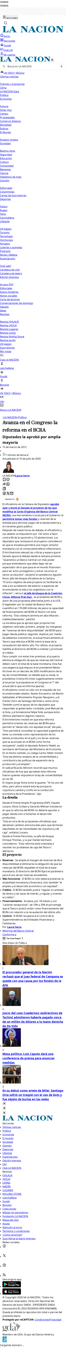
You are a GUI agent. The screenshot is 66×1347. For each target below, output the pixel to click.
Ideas (3, 310)
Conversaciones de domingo (16, 303)
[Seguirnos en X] (4, 1256)
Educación (6, 158)
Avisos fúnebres (9, 292)
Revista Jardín (8, 340)
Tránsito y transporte (12, 84)
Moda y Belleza (8, 255)
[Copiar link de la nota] (4, 489)
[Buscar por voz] (61, 66)
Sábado (4, 307)
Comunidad (7, 165)
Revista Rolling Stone (12, 336)
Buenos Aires (7, 151)
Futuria (4, 106)
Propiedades (7, 117)
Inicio (7, 36)
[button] (33, 234)
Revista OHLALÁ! (9, 321)
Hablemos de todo (10, 177)
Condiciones (42, 1319)
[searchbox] (32, 66)
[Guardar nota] (4, 480)
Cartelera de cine (10, 269)
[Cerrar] (52, 60)
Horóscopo (6, 240)
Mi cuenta (9, 54)
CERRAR (4, 2)
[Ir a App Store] (11, 1293)
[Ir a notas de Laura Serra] (33, 467)
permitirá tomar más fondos (19, 519)
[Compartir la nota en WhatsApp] (8, 484)
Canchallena (7, 217)
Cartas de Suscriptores (13, 195)
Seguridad (6, 154)
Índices (4, 128)
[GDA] (11, 1330)
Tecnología (6, 236)
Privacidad (55, 1319)
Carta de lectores (10, 299)
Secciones (9, 41)
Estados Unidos (9, 139)
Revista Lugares (9, 329)
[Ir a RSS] (4, 1275)
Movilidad (5, 125)
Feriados (5, 243)
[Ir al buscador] (5, 23)
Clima (3, 87)
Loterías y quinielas (11, 247)
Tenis (3, 214)
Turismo (5, 232)
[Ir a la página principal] (33, 31)
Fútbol (3, 206)
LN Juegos (6, 229)
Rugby (3, 210)
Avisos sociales (8, 295)
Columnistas (7, 191)
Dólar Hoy (6, 110)
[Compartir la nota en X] (8, 493)
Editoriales (6, 188)
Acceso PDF (6, 284)
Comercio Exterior (10, 121)
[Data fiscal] (4, 1341)
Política (22, 417)
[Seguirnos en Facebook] (4, 1247)
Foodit (7, 45)
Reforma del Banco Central (18, 930)
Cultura (4, 162)
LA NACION (9, 417)
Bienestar (5, 169)
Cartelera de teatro (11, 273)
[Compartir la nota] (4, 484)
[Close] (4, 1104)
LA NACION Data (9, 91)
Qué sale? (5, 266)
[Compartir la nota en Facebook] (4, 493)
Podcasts (5, 251)
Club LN (8, 50)
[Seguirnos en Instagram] (4, 1266)
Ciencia (4, 173)
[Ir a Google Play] (11, 1286)
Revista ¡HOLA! (8, 325)
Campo (4, 113)
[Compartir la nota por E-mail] (12, 493)
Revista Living (8, 333)
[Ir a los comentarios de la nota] (8, 480)
